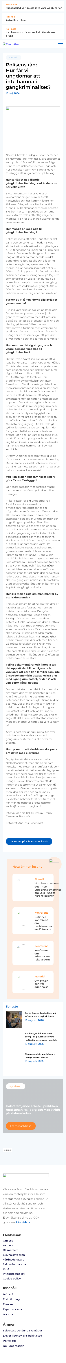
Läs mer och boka (20, 1126)
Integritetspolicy (14, 1273)
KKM (6, 1269)
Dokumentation (13, 1345)
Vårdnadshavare (13, 1259)
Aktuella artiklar (16, 20)
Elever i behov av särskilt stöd (22, 1335)
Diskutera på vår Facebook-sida (29, 841)
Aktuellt (13, 57)
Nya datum (15, 1086)
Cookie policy (12, 1278)
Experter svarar (13, 1309)
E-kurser (8, 1304)
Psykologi (9, 1340)
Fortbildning (11, 1299)
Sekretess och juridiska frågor (22, 1330)
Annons (7, 1150)
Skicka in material (15, 1264)
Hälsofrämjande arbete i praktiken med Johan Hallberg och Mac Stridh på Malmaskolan (33, 1109)
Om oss (8, 1240)
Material (8, 1314)
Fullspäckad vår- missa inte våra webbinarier (34, 7)
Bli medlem (11, 1250)
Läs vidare (23, 1222)
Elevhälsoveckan (14, 1254)
